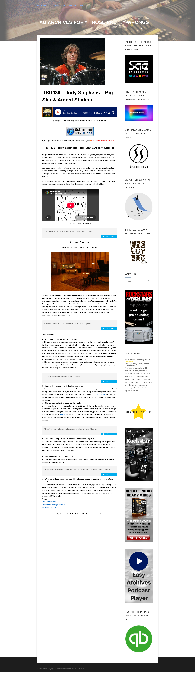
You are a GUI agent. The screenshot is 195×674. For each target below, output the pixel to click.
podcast (43, 5)
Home (38, 5)
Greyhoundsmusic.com (50, 507)
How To (50, 5)
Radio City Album (99, 394)
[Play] (58, 112)
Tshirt (76, 5)
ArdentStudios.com (49, 502)
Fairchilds (63, 414)
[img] (113, 112)
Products (57, 5)
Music (81, 5)
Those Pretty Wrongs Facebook (53, 505)
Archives (70, 5)
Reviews (63, 5)
